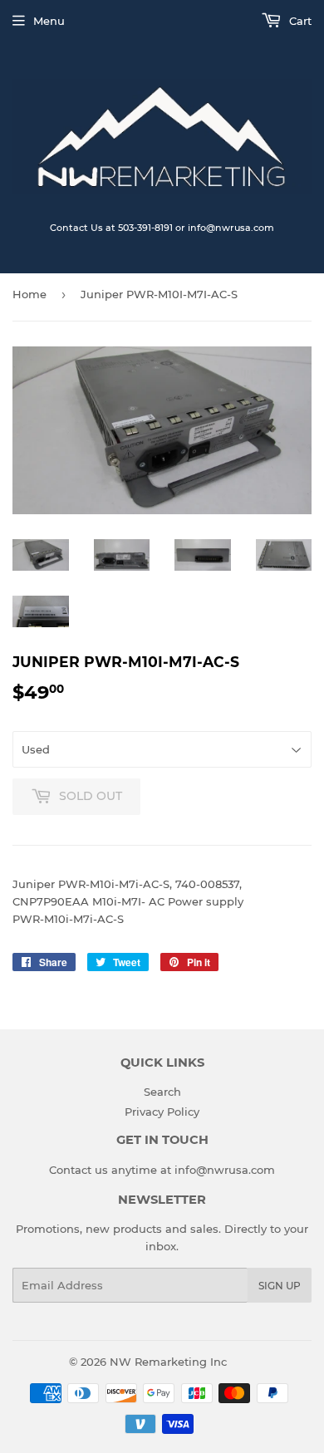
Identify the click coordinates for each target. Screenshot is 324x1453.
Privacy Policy (162, 1111)
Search (162, 1091)
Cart (299, 20)
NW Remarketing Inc (168, 1361)
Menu (49, 20)
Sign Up (279, 1285)
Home (29, 294)
